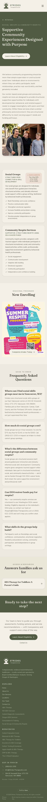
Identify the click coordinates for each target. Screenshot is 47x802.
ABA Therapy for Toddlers (11, 740)
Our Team (5, 701)
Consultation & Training (10, 721)
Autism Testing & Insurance (11, 746)
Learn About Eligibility (14, 56)
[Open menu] (42, 6)
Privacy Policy (4, 798)
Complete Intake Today (22, 352)
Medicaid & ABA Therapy (11, 736)
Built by (23, 790)
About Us (5, 691)
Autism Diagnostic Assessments (13, 714)
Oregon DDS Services (9, 717)
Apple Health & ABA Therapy (12, 749)
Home (4, 688)
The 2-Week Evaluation (10, 756)
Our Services (6, 694)
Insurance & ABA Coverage (11, 743)
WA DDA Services (8, 711)
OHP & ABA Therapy (9, 753)
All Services (9, 20)
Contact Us (23, 643)
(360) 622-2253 (10, 766)
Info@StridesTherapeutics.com (16, 770)
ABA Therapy (7, 708)
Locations (5, 698)
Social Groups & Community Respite (14, 724)
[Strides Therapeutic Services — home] (11, 6)
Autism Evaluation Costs (10, 733)
